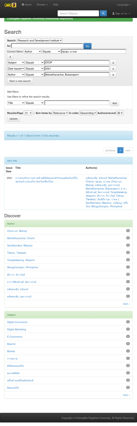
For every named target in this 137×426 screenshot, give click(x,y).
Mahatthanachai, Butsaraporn (102, 188)
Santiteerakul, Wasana (98, 202)
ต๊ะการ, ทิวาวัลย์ (106, 195)
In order (74, 113)
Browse (41, 4)
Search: (11, 40)
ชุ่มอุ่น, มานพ (102, 181)
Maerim (11, 344)
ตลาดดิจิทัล (13, 373)
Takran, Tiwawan (16, 252)
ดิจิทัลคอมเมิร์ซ (15, 366)
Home (28, 4)
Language (122, 4)
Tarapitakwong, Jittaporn (21, 260)
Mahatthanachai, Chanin (21, 238)
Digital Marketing (16, 329)
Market (11, 351)
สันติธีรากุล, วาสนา (108, 199)
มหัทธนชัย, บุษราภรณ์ (107, 185)
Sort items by (44, 113)
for (9, 45)
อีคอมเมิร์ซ (13, 387)
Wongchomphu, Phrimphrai (106, 206)
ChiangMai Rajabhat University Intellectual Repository (40, 18)
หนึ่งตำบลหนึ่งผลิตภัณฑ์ (20, 380)
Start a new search (20, 81)
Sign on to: (121, 13)
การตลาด (12, 358)
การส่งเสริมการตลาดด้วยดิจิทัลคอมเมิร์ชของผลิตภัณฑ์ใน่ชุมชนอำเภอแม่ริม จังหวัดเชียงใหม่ (46, 179)
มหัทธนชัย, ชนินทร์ (96, 178)
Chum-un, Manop (17, 231)
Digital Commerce (17, 322)
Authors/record (106, 113)
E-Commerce (14, 336)
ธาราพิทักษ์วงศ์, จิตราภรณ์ (106, 190)
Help (55, 4)
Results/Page (15, 113)
